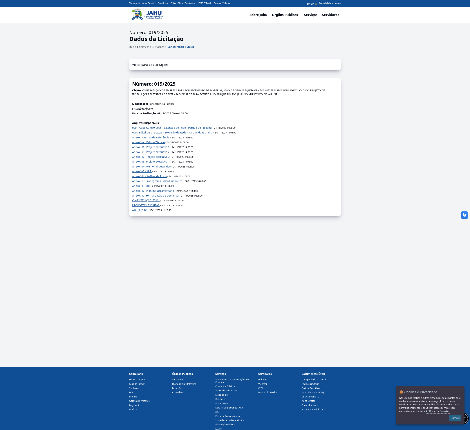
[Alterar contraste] (316, 4)
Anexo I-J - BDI (141, 186)
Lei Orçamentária (310, 396)
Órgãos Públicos (182, 374)
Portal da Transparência (227, 416)
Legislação (134, 405)
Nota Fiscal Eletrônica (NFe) (229, 407)
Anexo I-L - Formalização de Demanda (155, 195)
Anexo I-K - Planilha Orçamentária (153, 190)
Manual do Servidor (268, 392)
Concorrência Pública (180, 47)
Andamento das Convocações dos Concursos (232, 380)
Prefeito (133, 396)
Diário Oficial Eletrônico (183, 3)
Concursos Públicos (225, 386)
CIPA (260, 388)
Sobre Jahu (258, 15)
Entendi (455, 418)
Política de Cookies (438, 411)
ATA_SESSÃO (140, 210)
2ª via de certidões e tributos (229, 420)
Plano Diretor (308, 400)
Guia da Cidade (137, 384)
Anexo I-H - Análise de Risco (149, 176)
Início (132, 47)
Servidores (265, 374)
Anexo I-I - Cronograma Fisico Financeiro (157, 181)
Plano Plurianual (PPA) (312, 392)
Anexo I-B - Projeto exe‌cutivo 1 (151, 147)
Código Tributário (310, 384)
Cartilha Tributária (310, 388)
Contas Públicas (222, 3)
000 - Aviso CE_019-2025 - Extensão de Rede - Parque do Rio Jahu (172, 127)
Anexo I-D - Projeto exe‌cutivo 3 (151, 156)
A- (312, 3)
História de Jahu (137, 379)
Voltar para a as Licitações (150, 65)
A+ (308, 3)
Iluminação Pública (225, 424)
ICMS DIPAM (204, 3)
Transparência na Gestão (142, 3)
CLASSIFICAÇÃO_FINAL (146, 200)
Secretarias (178, 379)
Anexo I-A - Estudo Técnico (148, 142)
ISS (217, 411)
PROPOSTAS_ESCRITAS (146, 205)
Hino (131, 392)
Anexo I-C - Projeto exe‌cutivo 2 (151, 152)
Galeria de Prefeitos (139, 400)
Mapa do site (222, 394)
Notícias (133, 409)
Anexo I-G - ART (142, 171)
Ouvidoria (163, 3)
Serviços (310, 15)
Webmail (262, 384)
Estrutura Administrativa (313, 409)
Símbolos (134, 388)
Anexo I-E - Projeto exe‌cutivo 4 (151, 161)
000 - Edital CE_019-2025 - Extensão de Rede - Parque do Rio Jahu (172, 132)
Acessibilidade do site (330, 3)
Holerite (262, 379)
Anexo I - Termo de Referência (151, 137)
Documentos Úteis (313, 374)
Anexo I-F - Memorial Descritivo (151, 166)
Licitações (158, 47)
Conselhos (177, 392)
